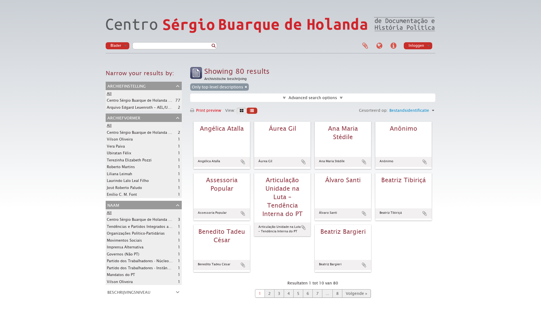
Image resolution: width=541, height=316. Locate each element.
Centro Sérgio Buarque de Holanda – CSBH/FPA (148, 100)
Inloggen (416, 45)
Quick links (393, 46)
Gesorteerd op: (373, 110)
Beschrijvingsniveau (128, 291)
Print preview (208, 110)
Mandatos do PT (121, 275)
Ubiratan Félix (119, 153)
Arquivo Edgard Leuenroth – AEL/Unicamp (144, 107)
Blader (115, 45)
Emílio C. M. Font (122, 194)
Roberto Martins (121, 167)
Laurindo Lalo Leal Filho (128, 181)
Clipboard (365, 46)
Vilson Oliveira (120, 139)
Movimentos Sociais (124, 240)
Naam (113, 204)
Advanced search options (313, 97)
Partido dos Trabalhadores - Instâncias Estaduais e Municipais (161, 268)
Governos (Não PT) (123, 254)
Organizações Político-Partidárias (136, 233)
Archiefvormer (123, 117)
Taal (379, 46)
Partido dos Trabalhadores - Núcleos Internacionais (152, 261)
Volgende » (356, 293)
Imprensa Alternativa (125, 247)
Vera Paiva (116, 146)
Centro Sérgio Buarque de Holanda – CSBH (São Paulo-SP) (156, 132)
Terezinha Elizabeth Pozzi (129, 160)
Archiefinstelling (126, 85)
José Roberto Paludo (124, 188)
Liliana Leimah (119, 174)
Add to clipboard (243, 162)
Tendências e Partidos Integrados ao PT (141, 226)
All (109, 94)
